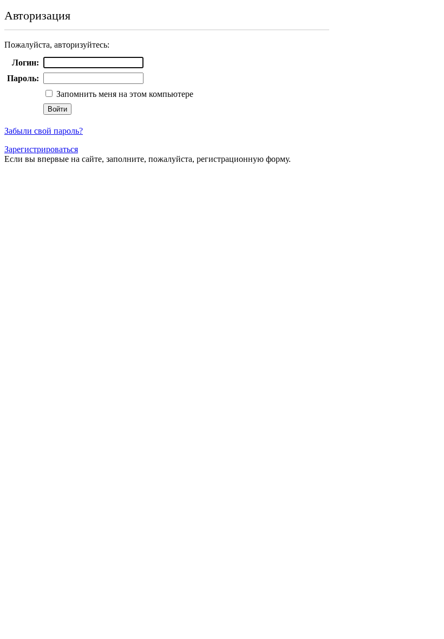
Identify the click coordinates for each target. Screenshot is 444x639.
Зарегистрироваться (41, 149)
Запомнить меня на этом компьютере (123, 94)
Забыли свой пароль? (43, 130)
